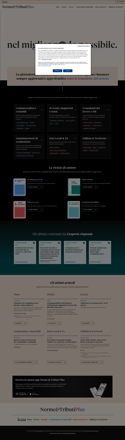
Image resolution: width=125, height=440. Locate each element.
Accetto (68, 70)
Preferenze (57, 70)
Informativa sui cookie (47, 59)
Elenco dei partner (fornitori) (44, 65)
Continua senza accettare (83, 46)
